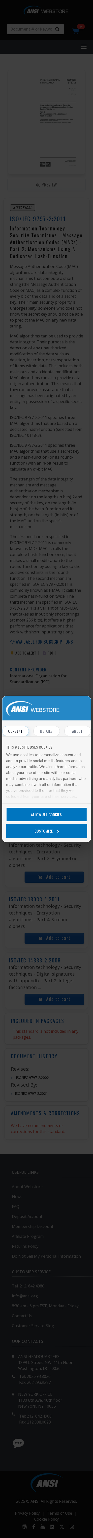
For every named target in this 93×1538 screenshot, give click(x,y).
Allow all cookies (46, 814)
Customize (43, 831)
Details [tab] (46, 731)
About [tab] (77, 731)
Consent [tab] (15, 731)
